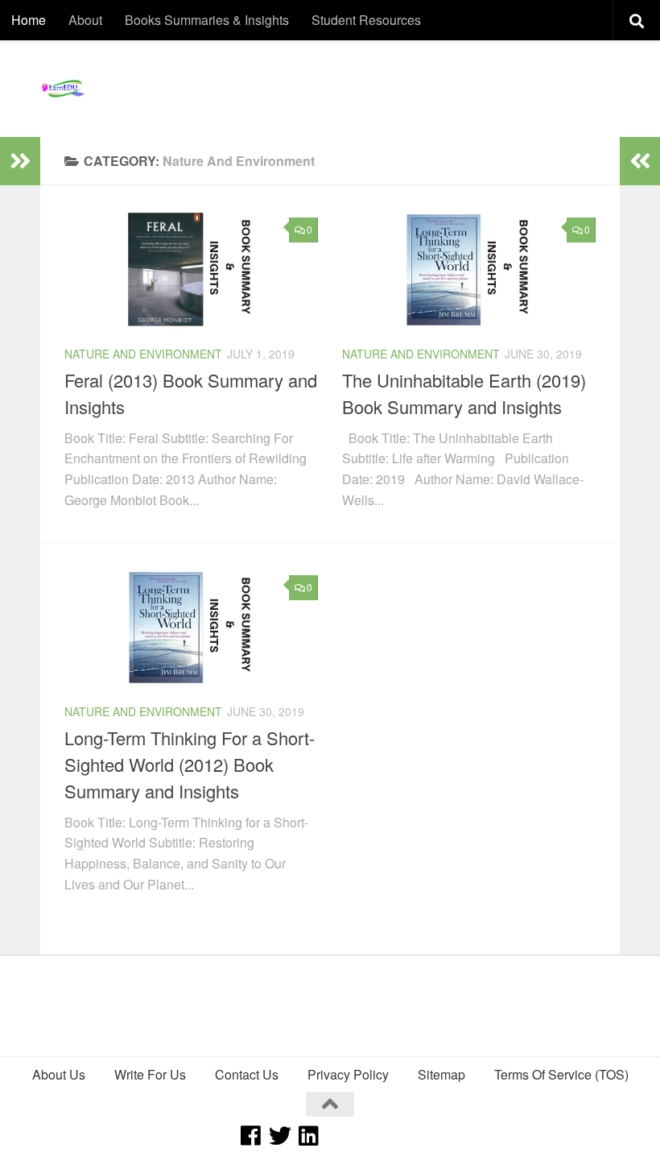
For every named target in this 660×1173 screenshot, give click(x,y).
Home (28, 19)
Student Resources (366, 19)
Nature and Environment (143, 354)
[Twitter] (280, 1136)
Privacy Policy (348, 1074)
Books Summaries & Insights (207, 19)
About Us (58, 1074)
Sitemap (441, 1074)
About (85, 19)
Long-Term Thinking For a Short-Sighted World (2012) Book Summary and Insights (189, 764)
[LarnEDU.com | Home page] (64, 89)
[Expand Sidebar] (20, 161)
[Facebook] (251, 1136)
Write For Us (150, 1074)
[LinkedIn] (309, 1136)
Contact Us (246, 1074)
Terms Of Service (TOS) (561, 1074)
